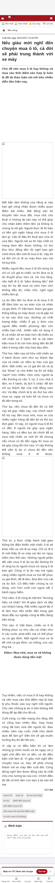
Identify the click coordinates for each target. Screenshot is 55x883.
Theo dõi (42, 871)
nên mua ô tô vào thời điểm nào (19, 811)
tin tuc (6, 800)
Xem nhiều (23, 24)
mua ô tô (8, 795)
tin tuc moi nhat (34, 795)
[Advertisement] (27, 111)
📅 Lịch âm (48, 24)
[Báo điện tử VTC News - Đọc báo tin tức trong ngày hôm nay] (19, 18)
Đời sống (12, 30)
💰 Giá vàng (34, 24)
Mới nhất (9, 24)
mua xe (19, 795)
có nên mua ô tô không (15, 816)
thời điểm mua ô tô (13, 806)
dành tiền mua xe (21, 800)
